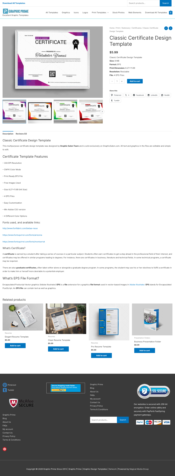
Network (112, 469)
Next (102, 111)
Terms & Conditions (11, 440)
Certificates (136, 28)
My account (8, 429)
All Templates (52, 12)
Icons (76, 12)
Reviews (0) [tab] (21, 134)
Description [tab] (8, 134)
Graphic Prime (9, 415)
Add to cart (135, 81)
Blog (5, 418)
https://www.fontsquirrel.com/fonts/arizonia (22, 235)
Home (112, 28)
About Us (7, 422)
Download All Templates (14, 3)
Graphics (66, 12)
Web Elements (134, 12)
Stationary (126, 28)
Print (118, 28)
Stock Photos (118, 12)
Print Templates (99, 12)
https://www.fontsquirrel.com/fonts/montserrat (24, 241)
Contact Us (8, 433)
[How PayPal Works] (66, 388)
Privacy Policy (9, 436)
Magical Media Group (139, 469)
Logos (85, 12)
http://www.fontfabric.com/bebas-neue (20, 228)
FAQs (5, 425)
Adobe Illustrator (137, 284)
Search (165, 3)
